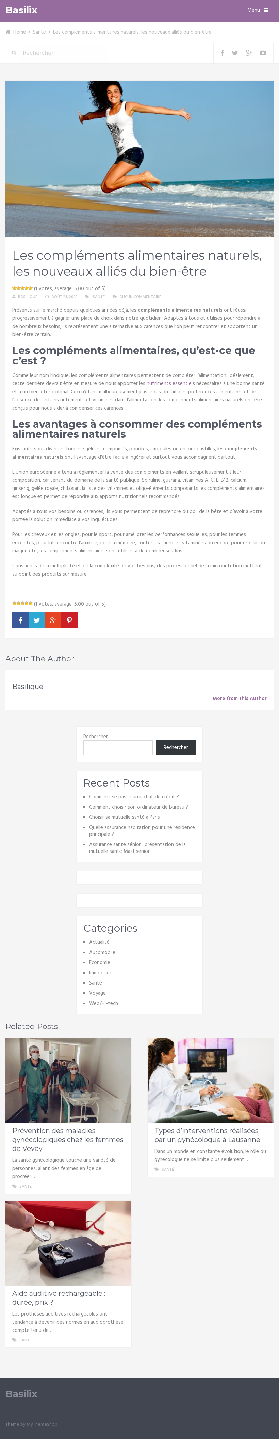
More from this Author (240, 699)
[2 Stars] (18, 288)
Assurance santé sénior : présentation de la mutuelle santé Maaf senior (137, 848)
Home (19, 32)
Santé (39, 32)
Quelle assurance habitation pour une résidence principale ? (142, 831)
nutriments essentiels (171, 384)
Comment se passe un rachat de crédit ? (134, 797)
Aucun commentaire (140, 297)
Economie (99, 963)
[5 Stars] (31, 288)
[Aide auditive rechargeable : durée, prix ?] (68, 1243)
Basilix (21, 10)
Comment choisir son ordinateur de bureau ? (138, 807)
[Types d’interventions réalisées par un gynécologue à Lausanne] (211, 1080)
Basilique (27, 297)
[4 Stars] (26, 288)
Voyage (97, 993)
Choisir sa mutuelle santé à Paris (124, 817)
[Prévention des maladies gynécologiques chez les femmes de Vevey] (68, 1080)
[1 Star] (14, 288)
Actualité (99, 942)
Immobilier (100, 973)
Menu (253, 10)
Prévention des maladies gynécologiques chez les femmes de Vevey (68, 1140)
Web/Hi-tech (103, 1003)
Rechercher (95, 737)
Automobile (102, 952)
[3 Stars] (22, 288)
